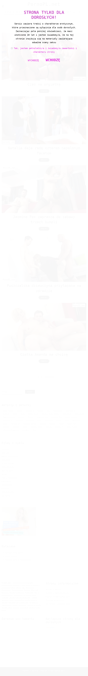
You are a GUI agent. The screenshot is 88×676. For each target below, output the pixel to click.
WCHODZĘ (53, 60)
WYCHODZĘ (33, 60)
